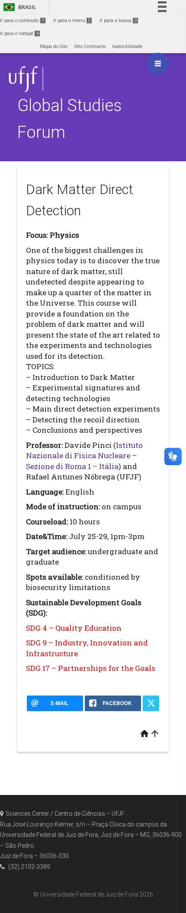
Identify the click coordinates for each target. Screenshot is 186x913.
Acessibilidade (127, 46)
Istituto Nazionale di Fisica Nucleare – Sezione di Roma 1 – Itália (84, 455)
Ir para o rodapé (19, 33)
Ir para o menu (71, 20)
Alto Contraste (90, 46)
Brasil (18, 7)
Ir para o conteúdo (22, 20)
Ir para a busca (118, 20)
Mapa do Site (53, 46)
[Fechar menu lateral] (158, 63)
